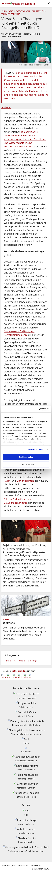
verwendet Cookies (36, 450)
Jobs (14, 865)
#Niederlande (10, 661)
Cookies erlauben (26, 457)
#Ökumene (21, 661)
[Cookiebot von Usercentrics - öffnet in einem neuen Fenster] (38, 409)
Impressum (22, 865)
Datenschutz (35, 865)
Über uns (5, 865)
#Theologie (32, 661)
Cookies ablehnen (26, 464)
